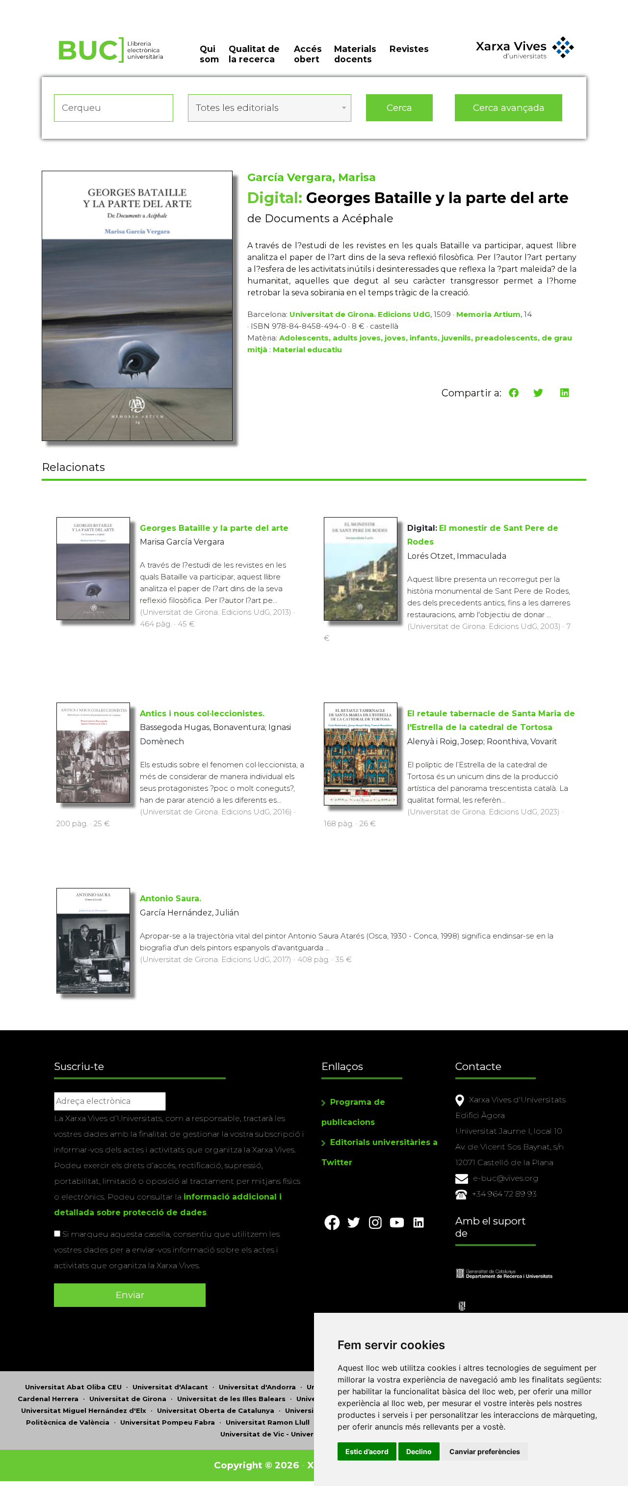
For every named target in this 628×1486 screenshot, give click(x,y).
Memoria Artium (488, 314)
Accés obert (308, 54)
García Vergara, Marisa (311, 177)
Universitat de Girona (127, 1399)
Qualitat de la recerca (254, 54)
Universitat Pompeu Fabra (167, 1422)
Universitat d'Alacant (170, 1387)
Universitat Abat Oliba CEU (73, 1387)
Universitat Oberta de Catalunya (215, 1410)
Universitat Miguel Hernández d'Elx (83, 1410)
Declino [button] (419, 1451)
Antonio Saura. (170, 898)
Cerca (399, 107)
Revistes (409, 49)
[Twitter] (538, 393)
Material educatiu (307, 349)
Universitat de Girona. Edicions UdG (359, 314)
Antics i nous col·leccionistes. (202, 713)
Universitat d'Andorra (257, 1387)
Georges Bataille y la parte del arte (214, 528)
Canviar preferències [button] (484, 1451)
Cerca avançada (509, 107)
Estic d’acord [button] (367, 1451)
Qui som (209, 54)
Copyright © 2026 (256, 1465)
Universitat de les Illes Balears (231, 1399)
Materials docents (355, 54)
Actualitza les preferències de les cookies (93, 6)
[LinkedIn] (564, 393)
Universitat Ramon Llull (268, 1422)
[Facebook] (513, 393)
